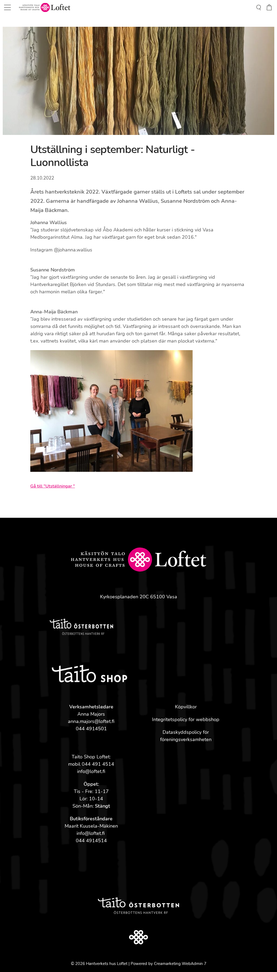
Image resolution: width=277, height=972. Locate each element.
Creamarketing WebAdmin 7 (180, 963)
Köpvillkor (186, 707)
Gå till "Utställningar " (52, 486)
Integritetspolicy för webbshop (185, 719)
